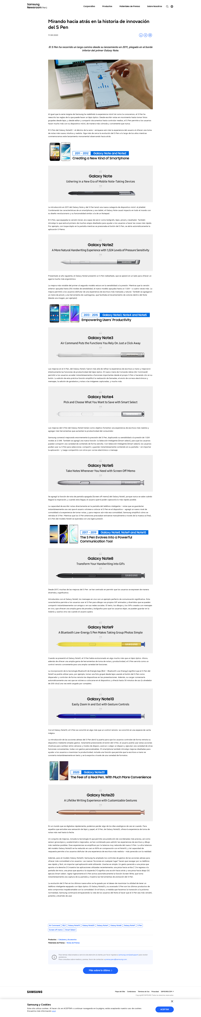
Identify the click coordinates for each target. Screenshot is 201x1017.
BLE (64, 925)
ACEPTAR (164, 1009)
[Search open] (167, 6)
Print (150, 35)
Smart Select (70, 930)
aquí (54, 1011)
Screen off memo (56, 930)
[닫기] (172, 1001)
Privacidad (155, 992)
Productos (107, 6)
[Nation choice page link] (172, 6)
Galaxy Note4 (102, 925)
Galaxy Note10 (74, 925)
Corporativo (89, 6)
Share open (145, 35)
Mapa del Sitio (120, 992)
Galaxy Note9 (129, 925)
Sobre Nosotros (154, 6)
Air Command (54, 925)
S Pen (139, 925)
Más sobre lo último (99, 970)
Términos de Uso (143, 992)
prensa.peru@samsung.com (116, 959)
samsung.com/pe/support (128, 955)
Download (141, 35)
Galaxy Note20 (88, 925)
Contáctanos (131, 992)
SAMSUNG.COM (166, 992)
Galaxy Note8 (115, 925)
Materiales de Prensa (130, 6)
